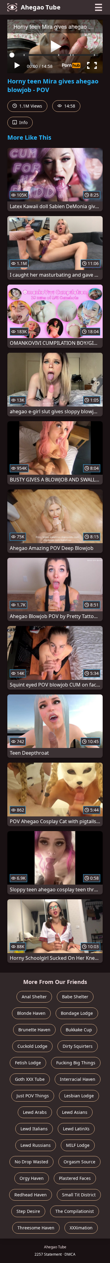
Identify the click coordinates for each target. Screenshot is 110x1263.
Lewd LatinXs (76, 1129)
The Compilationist (74, 1211)
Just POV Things (32, 1096)
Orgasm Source (79, 1162)
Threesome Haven (35, 1228)
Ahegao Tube (41, 7)
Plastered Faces (75, 1178)
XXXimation (81, 1228)
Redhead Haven (30, 1195)
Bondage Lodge (77, 1013)
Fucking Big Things (75, 1063)
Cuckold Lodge (32, 1046)
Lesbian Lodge (79, 1096)
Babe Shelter (75, 997)
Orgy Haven (32, 1178)
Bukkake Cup (79, 1030)
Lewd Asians (74, 1112)
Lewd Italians (34, 1129)
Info (23, 122)
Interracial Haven (77, 1079)
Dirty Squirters (78, 1046)
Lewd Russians (35, 1145)
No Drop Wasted (31, 1162)
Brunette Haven (34, 1030)
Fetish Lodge (28, 1063)
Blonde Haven (31, 1013)
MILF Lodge (78, 1145)
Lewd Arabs (35, 1112)
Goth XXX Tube (30, 1079)
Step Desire (28, 1211)
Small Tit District (79, 1195)
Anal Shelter (34, 997)
